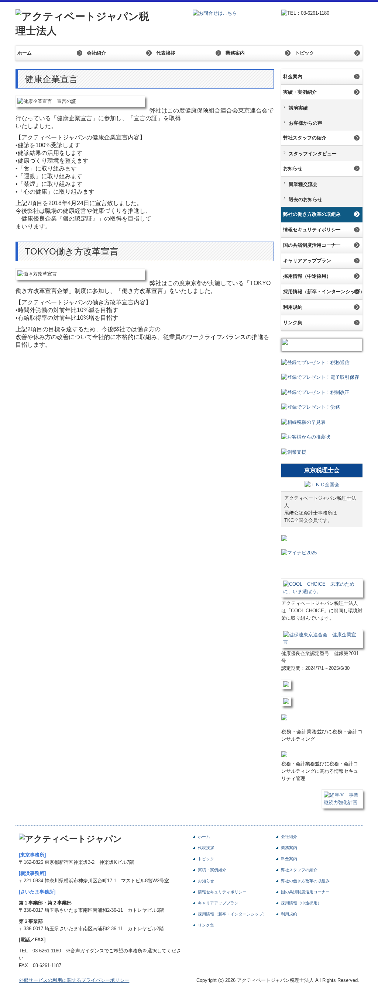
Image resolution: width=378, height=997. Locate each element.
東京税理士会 (322, 472)
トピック (304, 53)
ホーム (24, 53)
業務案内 (235, 53)
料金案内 (292, 76)
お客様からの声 (305, 123)
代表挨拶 (165, 53)
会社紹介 (96, 53)
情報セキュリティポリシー (312, 229)
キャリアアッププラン (307, 260)
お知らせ (292, 168)
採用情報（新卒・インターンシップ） (322, 291)
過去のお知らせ (305, 199)
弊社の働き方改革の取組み (312, 214)
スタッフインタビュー (313, 153)
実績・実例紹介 (300, 92)
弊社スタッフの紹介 (304, 138)
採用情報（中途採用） (307, 276)
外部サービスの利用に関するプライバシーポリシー (74, 982)
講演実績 (298, 108)
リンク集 (292, 322)
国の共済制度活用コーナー (312, 245)
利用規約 (292, 307)
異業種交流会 (303, 184)
